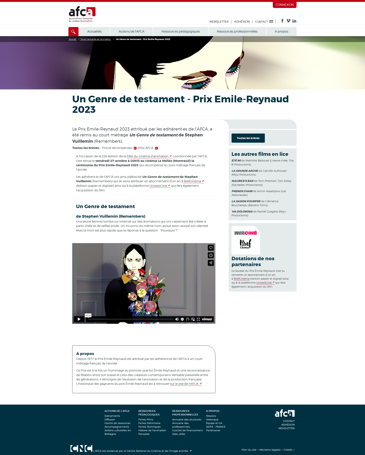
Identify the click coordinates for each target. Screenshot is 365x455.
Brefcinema (192, 181)
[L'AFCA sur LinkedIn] (294, 21)
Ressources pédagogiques (181, 31)
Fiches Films (145, 419)
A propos (281, 31)
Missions (211, 415)
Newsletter (219, 21)
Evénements (112, 415)
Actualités (94, 31)
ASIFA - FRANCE (215, 426)
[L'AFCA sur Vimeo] (288, 21)
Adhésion (242, 21)
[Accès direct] (73, 31)
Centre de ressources (117, 423)
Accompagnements (117, 426)
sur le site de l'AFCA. (184, 384)
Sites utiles (178, 433)
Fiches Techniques (149, 426)
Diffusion (110, 419)
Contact (289, 420)
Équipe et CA (214, 423)
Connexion (285, 4)
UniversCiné (158, 186)
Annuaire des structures (186, 419)
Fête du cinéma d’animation (148, 156)
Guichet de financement (187, 430)
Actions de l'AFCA (131, 31)
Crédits (288, 449)
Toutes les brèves (248, 138)
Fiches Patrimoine (149, 423)
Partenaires (213, 430)
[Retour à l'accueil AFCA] (82, 21)
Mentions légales (269, 449)
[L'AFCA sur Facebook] (282, 21)
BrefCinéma (241, 278)
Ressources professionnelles (237, 31)
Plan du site (249, 449)
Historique (212, 419)
